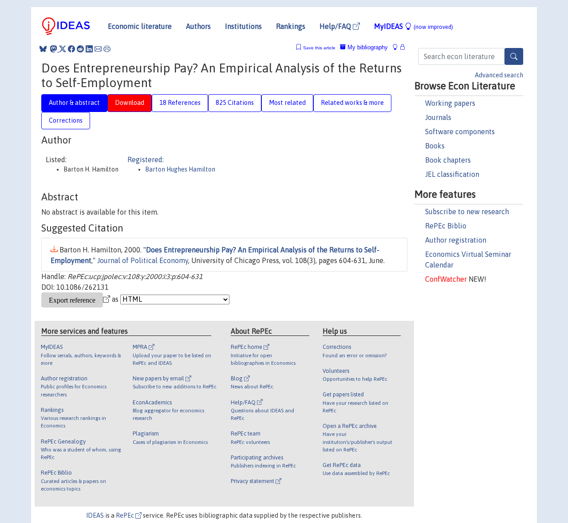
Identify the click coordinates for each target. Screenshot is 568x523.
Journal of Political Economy (142, 260)
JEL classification (452, 174)
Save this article (319, 47)
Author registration (455, 240)
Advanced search (499, 75)
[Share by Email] (98, 49)
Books (435, 146)
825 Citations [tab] (235, 102)
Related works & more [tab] (352, 102)
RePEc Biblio (445, 226)
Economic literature (140, 26)
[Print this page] (106, 49)
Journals (438, 117)
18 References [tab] (180, 102)
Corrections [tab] (66, 120)
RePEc (125, 515)
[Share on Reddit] (80, 49)
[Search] (514, 56)
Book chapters (448, 160)
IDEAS (95, 515)
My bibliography (367, 47)
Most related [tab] (287, 102)
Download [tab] (129, 102)
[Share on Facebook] (71, 49)
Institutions (243, 26)
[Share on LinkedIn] (89, 49)
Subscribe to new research (467, 212)
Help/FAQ (336, 26)
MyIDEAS (413, 26)
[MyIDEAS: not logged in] (397, 47)
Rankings (290, 26)
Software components (460, 132)
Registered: (145, 160)
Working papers (450, 103)
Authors (198, 26)
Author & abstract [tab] (74, 102)
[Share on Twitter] (62, 49)
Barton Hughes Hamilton (180, 169)
